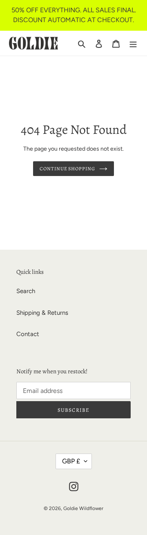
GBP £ (71, 461)
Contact (27, 334)
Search (25, 291)
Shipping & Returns (42, 312)
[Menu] (133, 43)
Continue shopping (68, 168)
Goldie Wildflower (83, 508)
